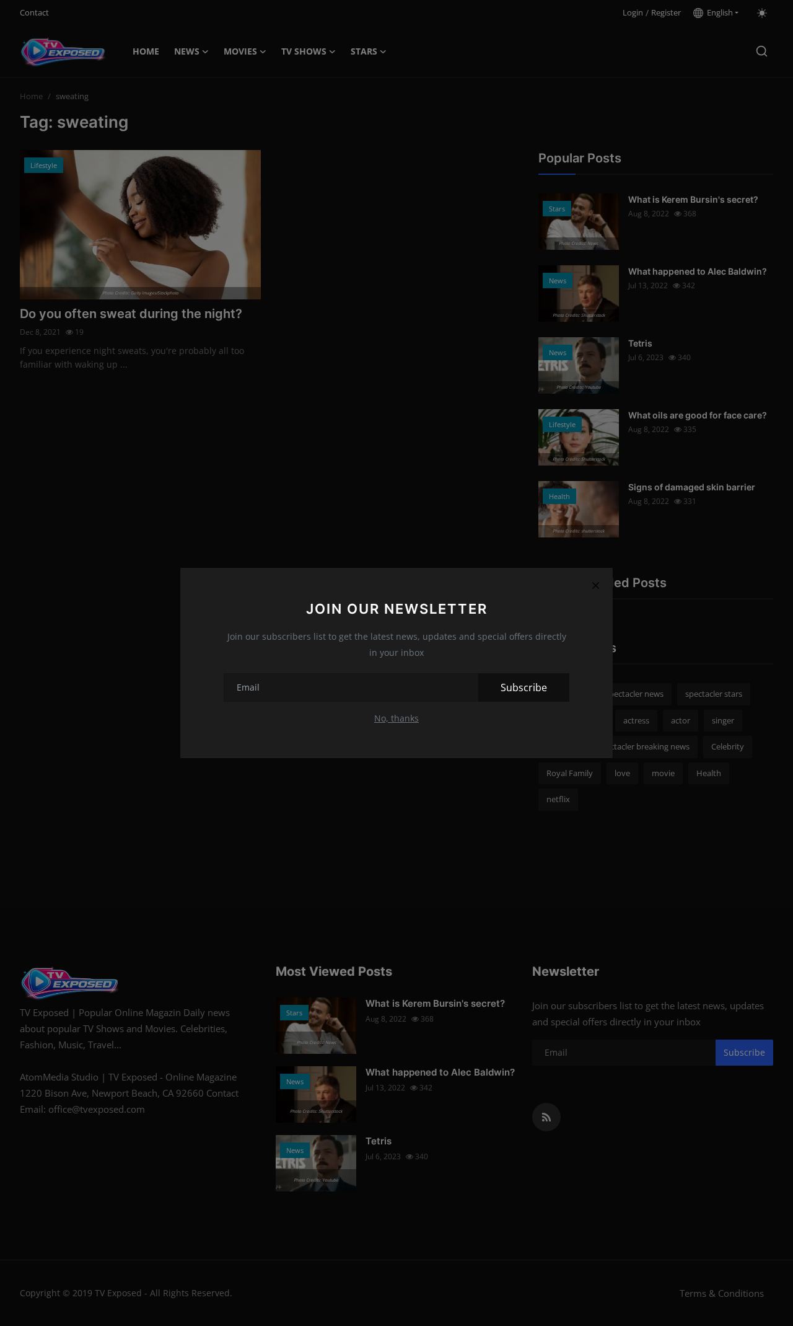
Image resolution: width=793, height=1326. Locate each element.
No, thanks (396, 718)
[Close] (595, 585)
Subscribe (524, 687)
